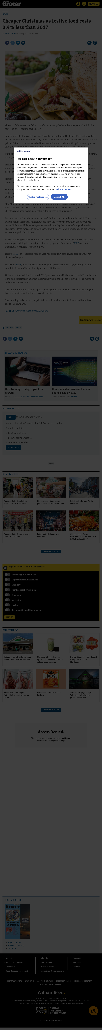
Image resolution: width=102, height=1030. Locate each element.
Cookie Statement (63, 189)
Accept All (59, 196)
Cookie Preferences (38, 196)
